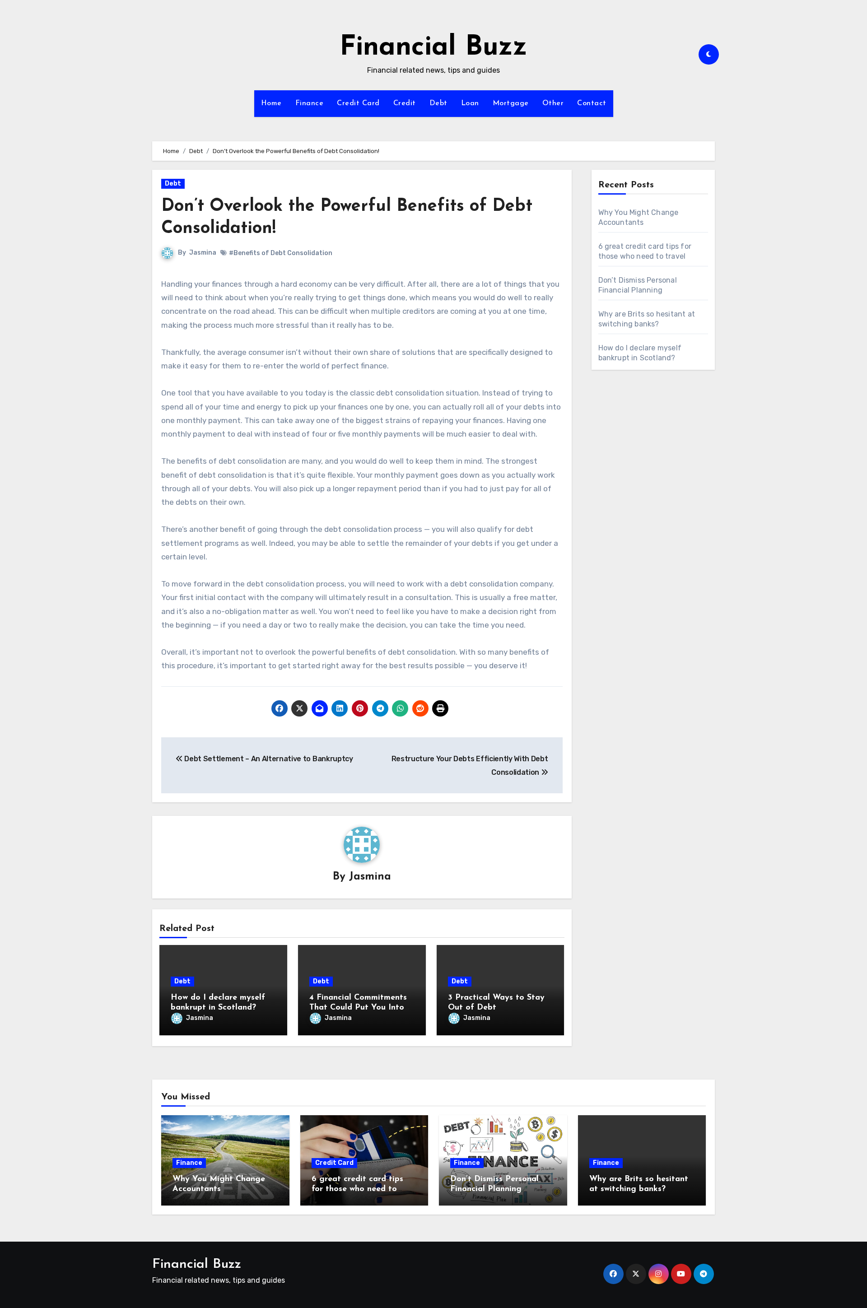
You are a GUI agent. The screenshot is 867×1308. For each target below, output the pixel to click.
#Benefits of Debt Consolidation (280, 253)
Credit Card (358, 103)
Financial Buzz (433, 47)
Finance (309, 103)
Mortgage (511, 103)
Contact (591, 103)
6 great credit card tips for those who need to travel (357, 1189)
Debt (438, 103)
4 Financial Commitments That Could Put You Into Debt (358, 1007)
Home (271, 103)
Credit (404, 103)
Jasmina (202, 252)
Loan (470, 103)
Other (553, 103)
